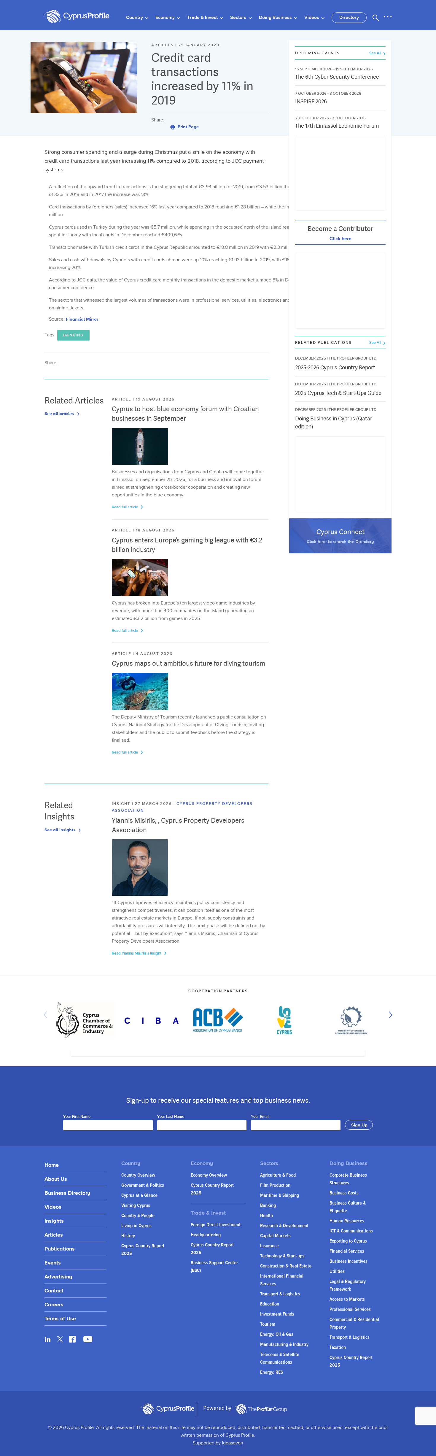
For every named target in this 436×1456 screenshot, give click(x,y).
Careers (53, 1304)
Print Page (187, 126)
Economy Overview (209, 1175)
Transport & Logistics (280, 1294)
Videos (312, 17)
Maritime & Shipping (279, 1195)
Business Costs (344, 1193)
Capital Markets (275, 1235)
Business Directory (67, 1193)
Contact (53, 1290)
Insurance (269, 1245)
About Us (55, 1179)
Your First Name (76, 1117)
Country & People (138, 1215)
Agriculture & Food (278, 1175)
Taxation (338, 1347)
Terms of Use (60, 1318)
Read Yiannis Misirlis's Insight (137, 953)
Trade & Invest (203, 17)
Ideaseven (232, 1443)
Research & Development (284, 1225)
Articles (53, 1235)
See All (375, 53)
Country (135, 17)
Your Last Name (170, 1117)
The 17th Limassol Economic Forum (337, 125)
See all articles (59, 413)
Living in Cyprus (136, 1225)
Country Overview (138, 1175)
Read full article (125, 507)
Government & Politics (142, 1185)
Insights (54, 1221)
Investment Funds (277, 1314)
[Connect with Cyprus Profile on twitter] (60, 1339)
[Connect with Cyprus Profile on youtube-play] (87, 1340)
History (128, 1235)
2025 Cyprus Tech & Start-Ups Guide (338, 393)
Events (52, 1262)
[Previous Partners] (47, 1015)
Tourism (267, 1324)
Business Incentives (348, 1261)
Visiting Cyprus (135, 1205)
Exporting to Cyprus (348, 1241)
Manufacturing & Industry (284, 1344)
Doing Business (276, 17)
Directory (349, 17)
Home (51, 1165)
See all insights (60, 829)
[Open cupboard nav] (388, 17)
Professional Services (350, 1309)
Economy (165, 17)
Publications (59, 1248)
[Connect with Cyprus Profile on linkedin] (47, 1339)
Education (269, 1304)
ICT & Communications (351, 1231)
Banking (73, 335)
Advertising (58, 1276)
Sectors (239, 17)
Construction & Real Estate (285, 1266)
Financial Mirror (82, 319)
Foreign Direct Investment (216, 1224)
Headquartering (206, 1234)
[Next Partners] (389, 1015)
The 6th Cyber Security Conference (337, 76)
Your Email (260, 1117)
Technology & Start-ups (282, 1256)
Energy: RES (271, 1372)
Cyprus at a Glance (139, 1195)
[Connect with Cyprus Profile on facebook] (72, 1339)
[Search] (376, 18)
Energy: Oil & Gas (276, 1334)
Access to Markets (347, 1299)
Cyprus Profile (77, 16)
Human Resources (347, 1221)
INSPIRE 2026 (311, 101)
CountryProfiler (260, 1409)
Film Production (275, 1185)
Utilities (337, 1271)
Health (266, 1215)
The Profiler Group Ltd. (353, 358)
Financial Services (347, 1251)
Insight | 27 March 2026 (143, 803)
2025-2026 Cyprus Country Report (335, 367)
